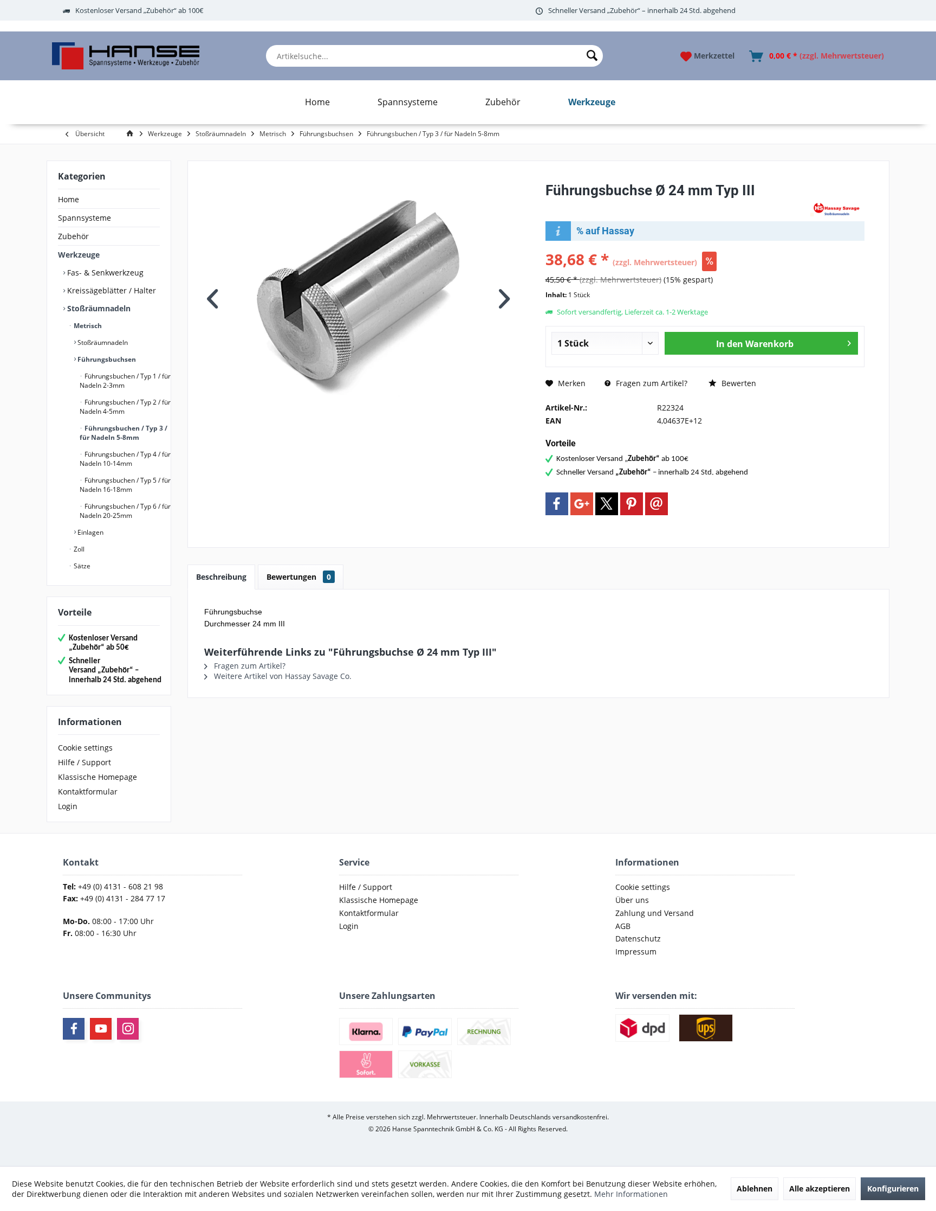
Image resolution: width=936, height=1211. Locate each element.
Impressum (635, 951)
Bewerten (737, 383)
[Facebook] (556, 503)
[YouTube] (101, 1029)
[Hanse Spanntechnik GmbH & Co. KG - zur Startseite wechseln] (125, 55)
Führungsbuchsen (106, 359)
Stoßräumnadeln (98, 308)
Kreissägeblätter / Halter (110, 290)
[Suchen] (592, 56)
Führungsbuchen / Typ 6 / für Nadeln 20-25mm (125, 511)
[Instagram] (128, 1029)
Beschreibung (221, 577)
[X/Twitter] (606, 503)
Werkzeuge (79, 254)
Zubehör (73, 236)
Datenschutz (638, 938)
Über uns (632, 900)
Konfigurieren (893, 1188)
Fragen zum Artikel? (650, 383)
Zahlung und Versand (654, 913)
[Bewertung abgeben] (676, 205)
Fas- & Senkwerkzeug (104, 272)
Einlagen (89, 532)
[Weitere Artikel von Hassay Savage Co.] (837, 208)
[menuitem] (434, 56)
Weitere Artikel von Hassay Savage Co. (282, 676)
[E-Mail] (656, 503)
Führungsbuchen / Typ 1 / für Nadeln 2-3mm (125, 380)
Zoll (78, 549)
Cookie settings (85, 747)
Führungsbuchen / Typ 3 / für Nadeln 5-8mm (123, 433)
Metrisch (87, 325)
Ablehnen (754, 1188)
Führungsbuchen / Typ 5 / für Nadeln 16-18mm (125, 485)
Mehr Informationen (631, 1194)
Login (67, 806)
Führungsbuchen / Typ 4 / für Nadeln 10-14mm (125, 459)
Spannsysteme (84, 218)
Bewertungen (298, 577)
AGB (622, 926)
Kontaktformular (88, 791)
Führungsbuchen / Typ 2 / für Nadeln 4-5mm (125, 407)
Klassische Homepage (97, 777)
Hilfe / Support (84, 762)
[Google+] (581, 503)
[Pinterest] (631, 503)
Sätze (81, 566)
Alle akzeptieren (819, 1188)
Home (68, 199)
